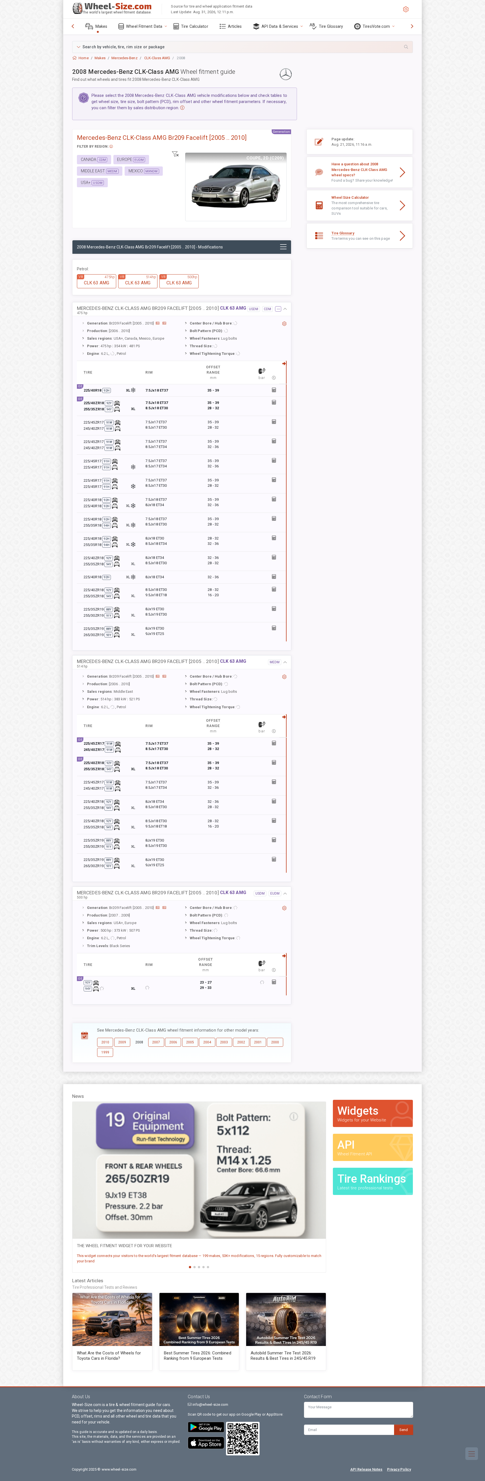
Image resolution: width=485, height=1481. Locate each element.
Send (403, 1430)
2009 (122, 1042)
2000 (275, 1042)
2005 (190, 1042)
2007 (156, 1042)
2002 (241, 1042)
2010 (105, 1042)
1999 (105, 1052)
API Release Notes (366, 1469)
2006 (173, 1042)
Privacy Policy (399, 1469)
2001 (258, 1042)
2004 (207, 1042)
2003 (224, 1042)
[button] (242, 47)
